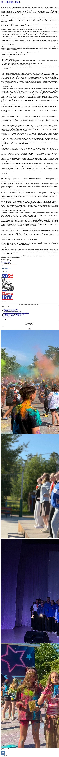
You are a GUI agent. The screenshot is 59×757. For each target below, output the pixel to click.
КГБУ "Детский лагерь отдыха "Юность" (11, 1)
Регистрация (4, 262)
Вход (9, 262)
